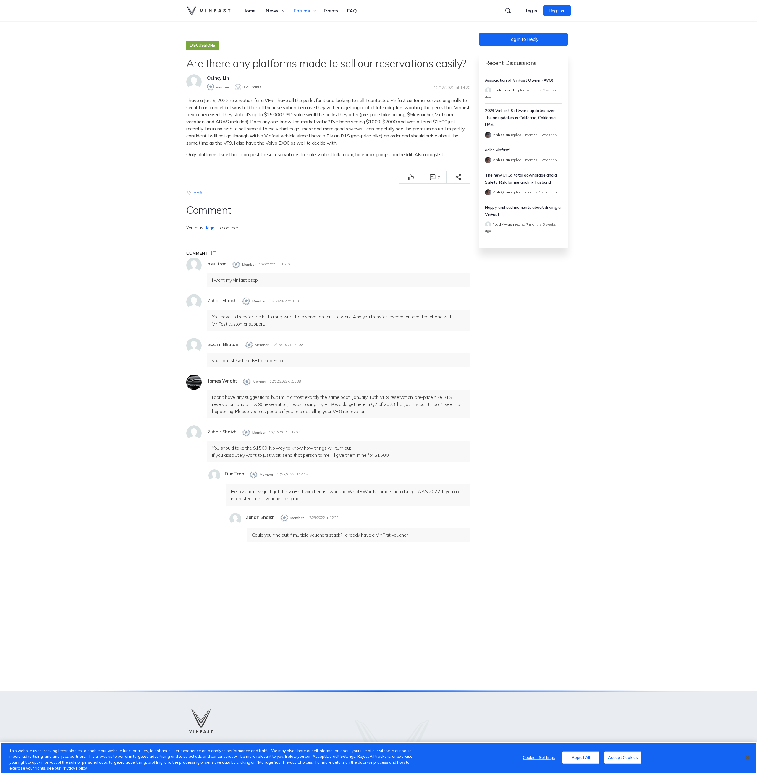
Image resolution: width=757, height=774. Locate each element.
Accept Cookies (623, 757)
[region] (378, 758)
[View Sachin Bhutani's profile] (194, 345)
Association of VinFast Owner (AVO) (519, 80)
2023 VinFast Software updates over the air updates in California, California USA (520, 117)
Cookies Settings (539, 757)
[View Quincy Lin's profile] (194, 82)
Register (556, 10)
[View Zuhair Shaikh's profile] (194, 302)
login (210, 228)
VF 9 (198, 192)
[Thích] (411, 177)
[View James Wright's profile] (194, 382)
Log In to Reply (523, 39)
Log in (531, 10)
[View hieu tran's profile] (194, 265)
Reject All (581, 757)
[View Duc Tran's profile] (214, 475)
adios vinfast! (497, 150)
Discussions (202, 45)
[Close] (747, 757)
